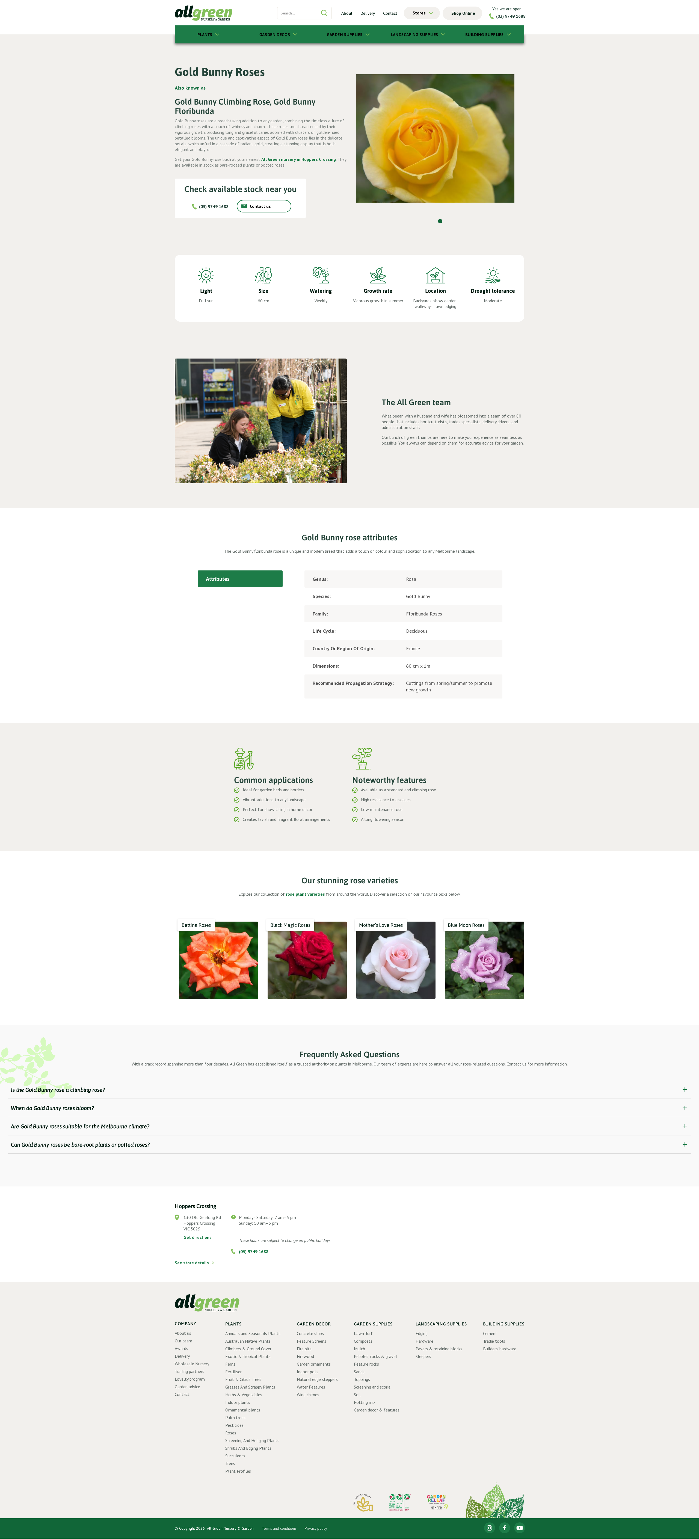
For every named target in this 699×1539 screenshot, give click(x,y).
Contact (390, 13)
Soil (357, 1394)
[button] (422, 13)
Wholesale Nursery (192, 1363)
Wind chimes (308, 1394)
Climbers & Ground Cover (248, 1348)
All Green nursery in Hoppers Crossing (298, 159)
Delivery (367, 13)
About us (183, 1333)
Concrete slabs (310, 1333)
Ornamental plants (242, 1410)
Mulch (359, 1348)
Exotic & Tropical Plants (248, 1356)
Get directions (197, 1237)
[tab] (240, 578)
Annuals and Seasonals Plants (252, 1333)
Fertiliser (233, 1371)
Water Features (311, 1387)
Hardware (424, 1341)
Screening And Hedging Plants (252, 1440)
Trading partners (189, 1371)
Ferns (230, 1364)
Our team (183, 1340)
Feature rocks (366, 1364)
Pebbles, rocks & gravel (375, 1356)
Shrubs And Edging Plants (248, 1448)
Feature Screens (311, 1341)
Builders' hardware (499, 1348)
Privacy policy (316, 1528)
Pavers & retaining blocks (439, 1348)
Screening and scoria (372, 1387)
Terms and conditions (279, 1528)
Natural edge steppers (317, 1379)
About (346, 13)
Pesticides (234, 1425)
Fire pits (304, 1348)
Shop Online (463, 13)
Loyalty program (190, 1379)
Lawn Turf (363, 1333)
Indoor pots (307, 1371)
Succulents (235, 1455)
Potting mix (364, 1402)
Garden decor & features (376, 1410)
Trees (230, 1463)
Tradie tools (494, 1341)
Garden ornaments (314, 1364)
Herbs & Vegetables (243, 1394)
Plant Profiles (238, 1471)
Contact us (260, 206)
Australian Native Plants (248, 1341)
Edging (422, 1333)
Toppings (362, 1379)
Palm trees (235, 1417)
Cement (490, 1333)
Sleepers (423, 1356)
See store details (192, 1262)
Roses (230, 1433)
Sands (359, 1371)
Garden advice (187, 1386)
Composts (363, 1341)
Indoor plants (237, 1402)
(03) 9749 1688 (511, 16)
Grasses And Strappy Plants (250, 1387)
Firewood (305, 1356)
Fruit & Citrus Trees (243, 1379)
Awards (181, 1348)
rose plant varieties (305, 894)
